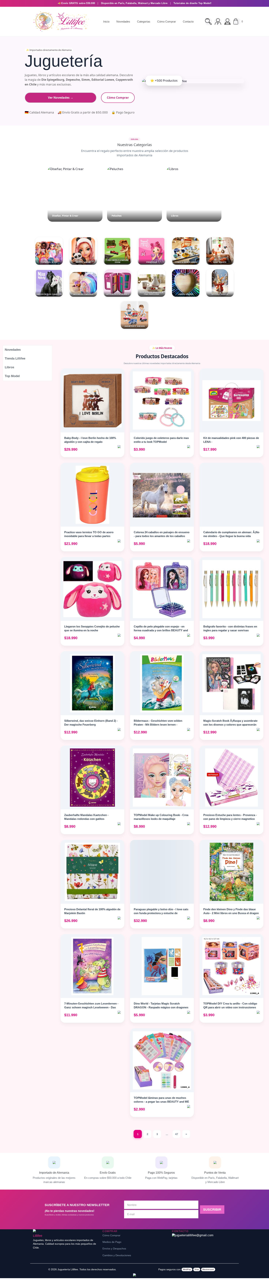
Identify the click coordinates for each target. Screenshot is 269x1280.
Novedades (123, 21)
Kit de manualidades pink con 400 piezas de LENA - (231, 439)
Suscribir (212, 1209)
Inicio (106, 21)
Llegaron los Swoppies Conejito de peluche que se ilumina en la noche (92, 628)
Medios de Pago (111, 1241)
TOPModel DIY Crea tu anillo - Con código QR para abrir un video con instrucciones (230, 1005)
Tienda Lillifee (15, 358)
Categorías (143, 21)
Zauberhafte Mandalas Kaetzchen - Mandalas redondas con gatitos (86, 816)
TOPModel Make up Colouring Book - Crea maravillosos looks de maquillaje (161, 816)
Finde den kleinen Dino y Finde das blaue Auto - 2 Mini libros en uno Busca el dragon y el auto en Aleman (231, 913)
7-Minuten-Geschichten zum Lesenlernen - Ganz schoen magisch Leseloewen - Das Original (91, 1007)
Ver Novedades (60, 98)
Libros (9, 367)
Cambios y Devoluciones (116, 1255)
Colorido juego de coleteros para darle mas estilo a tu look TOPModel (161, 439)
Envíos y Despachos (114, 1248)
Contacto (188, 21)
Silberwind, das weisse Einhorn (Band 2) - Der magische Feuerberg (91, 722)
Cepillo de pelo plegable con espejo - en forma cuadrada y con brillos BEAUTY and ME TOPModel (161, 630)
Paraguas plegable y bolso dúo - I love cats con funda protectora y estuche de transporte (161, 913)
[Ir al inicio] (60, 21)
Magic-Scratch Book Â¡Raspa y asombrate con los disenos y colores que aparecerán (230, 722)
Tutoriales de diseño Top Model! (192, 3)
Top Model (12, 376)
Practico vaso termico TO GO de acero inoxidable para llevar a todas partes (88, 534)
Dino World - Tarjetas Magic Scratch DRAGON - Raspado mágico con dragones (161, 1005)
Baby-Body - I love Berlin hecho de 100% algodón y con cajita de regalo (90, 439)
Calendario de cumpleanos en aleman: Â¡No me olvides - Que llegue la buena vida (231, 534)
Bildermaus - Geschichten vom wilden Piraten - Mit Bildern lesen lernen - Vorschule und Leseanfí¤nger (158, 724)
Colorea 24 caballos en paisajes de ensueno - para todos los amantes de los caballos (161, 534)
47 (176, 1134)
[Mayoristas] (227, 21)
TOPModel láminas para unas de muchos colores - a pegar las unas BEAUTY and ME (161, 1099)
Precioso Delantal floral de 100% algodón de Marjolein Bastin (92, 911)
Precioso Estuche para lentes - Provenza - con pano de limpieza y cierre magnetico (230, 816)
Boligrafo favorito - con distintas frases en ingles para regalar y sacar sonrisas (230, 628)
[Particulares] (218, 21)
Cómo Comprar (166, 21)
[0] (237, 21)
